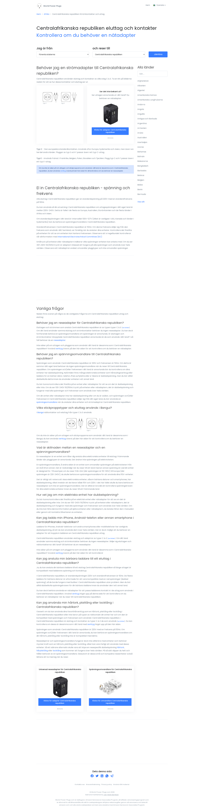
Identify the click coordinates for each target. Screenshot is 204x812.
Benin (139, 189)
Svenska (160, 5)
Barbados (141, 170)
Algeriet (141, 90)
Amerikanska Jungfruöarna (150, 99)
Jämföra (158, 54)
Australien (142, 137)
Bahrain (140, 156)
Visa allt (141, 201)
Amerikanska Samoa (147, 95)
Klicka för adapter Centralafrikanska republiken (110, 131)
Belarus (140, 175)
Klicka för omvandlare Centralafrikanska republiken (110, 702)
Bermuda (141, 194)
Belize (140, 184)
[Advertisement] (85, 277)
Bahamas (141, 151)
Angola (140, 109)
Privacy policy (106, 784)
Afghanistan (143, 81)
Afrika (46, 14)
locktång (57, 650)
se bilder (125, 328)
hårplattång (42, 650)
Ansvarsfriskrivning (93, 784)
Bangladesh (142, 166)
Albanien (141, 85)
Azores (140, 147)
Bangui (40, 412)
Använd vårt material (121, 784)
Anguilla (141, 114)
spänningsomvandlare (46, 402)
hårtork (120, 647)
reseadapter (60, 340)
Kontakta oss (80, 784)
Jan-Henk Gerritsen (111, 795)
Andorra (141, 104)
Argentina (142, 123)
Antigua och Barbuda (147, 118)
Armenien (142, 128)
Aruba (140, 132)
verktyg (63, 171)
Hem (148, 5)
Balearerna (142, 161)
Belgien (140, 180)
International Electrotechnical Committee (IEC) (80, 236)
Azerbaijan (142, 142)
